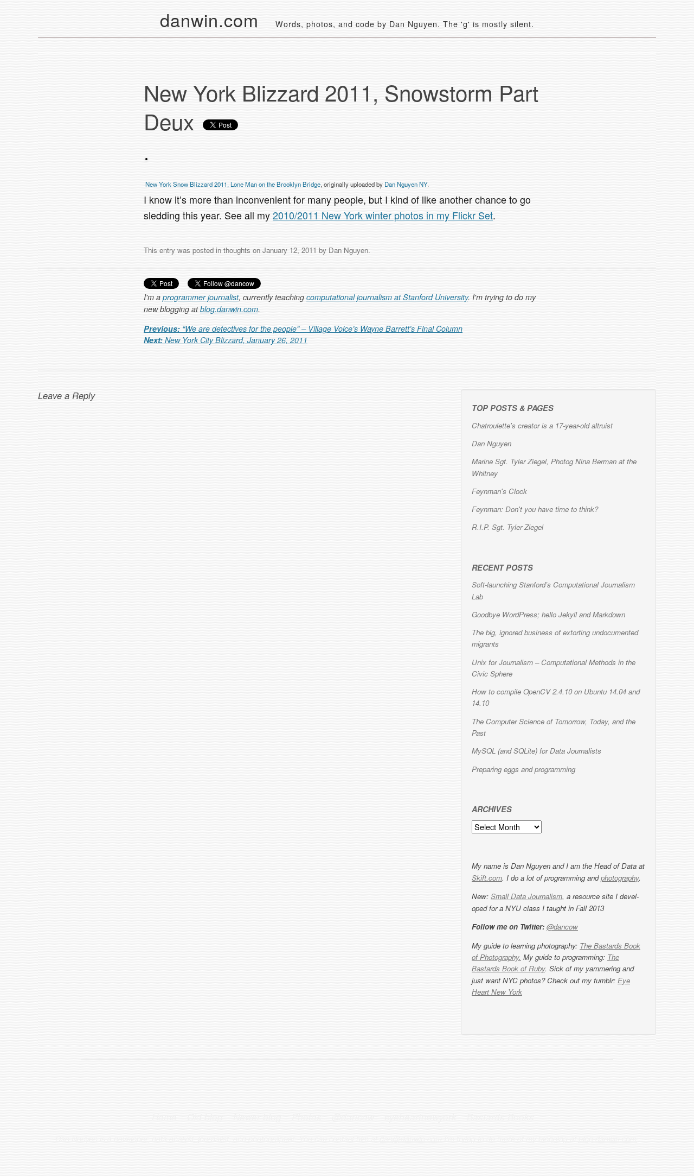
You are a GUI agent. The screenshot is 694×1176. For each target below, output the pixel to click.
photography (620, 877)
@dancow (562, 926)
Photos (307, 1116)
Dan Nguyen (348, 250)
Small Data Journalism (526, 896)
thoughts (236, 250)
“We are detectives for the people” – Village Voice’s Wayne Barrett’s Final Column (303, 328)
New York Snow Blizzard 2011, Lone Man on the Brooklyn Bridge (232, 184)
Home (164, 1116)
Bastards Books (500, 1116)
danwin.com (209, 20)
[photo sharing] (146, 156)
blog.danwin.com (229, 309)
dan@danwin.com (411, 1138)
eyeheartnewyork (420, 1116)
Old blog (205, 1116)
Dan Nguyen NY (405, 184)
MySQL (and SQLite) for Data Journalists (536, 750)
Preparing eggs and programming (523, 769)
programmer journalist (201, 297)
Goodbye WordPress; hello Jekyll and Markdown (548, 614)
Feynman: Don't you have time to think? (535, 509)
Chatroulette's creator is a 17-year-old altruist (542, 425)
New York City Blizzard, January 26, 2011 (225, 339)
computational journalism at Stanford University (387, 297)
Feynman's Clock (499, 491)
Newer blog (257, 1116)
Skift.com (487, 877)
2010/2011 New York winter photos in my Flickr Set (383, 215)
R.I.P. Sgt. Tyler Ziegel (507, 527)
